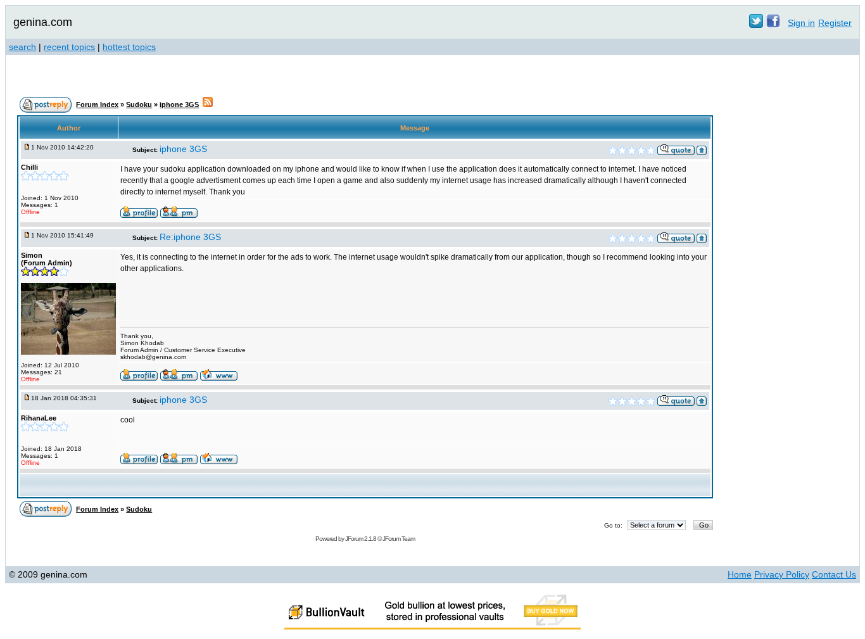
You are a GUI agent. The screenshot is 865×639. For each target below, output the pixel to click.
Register (835, 23)
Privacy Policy (781, 574)
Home (740, 574)
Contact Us (834, 574)
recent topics (69, 47)
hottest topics (129, 47)
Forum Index (97, 104)
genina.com (42, 22)
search (22, 47)
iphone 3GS (179, 104)
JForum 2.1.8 (360, 538)
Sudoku (139, 104)
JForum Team (398, 538)
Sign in (801, 23)
